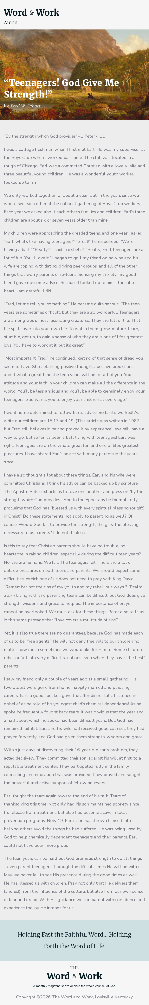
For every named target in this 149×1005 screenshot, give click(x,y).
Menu (11, 22)
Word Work (31, 12)
